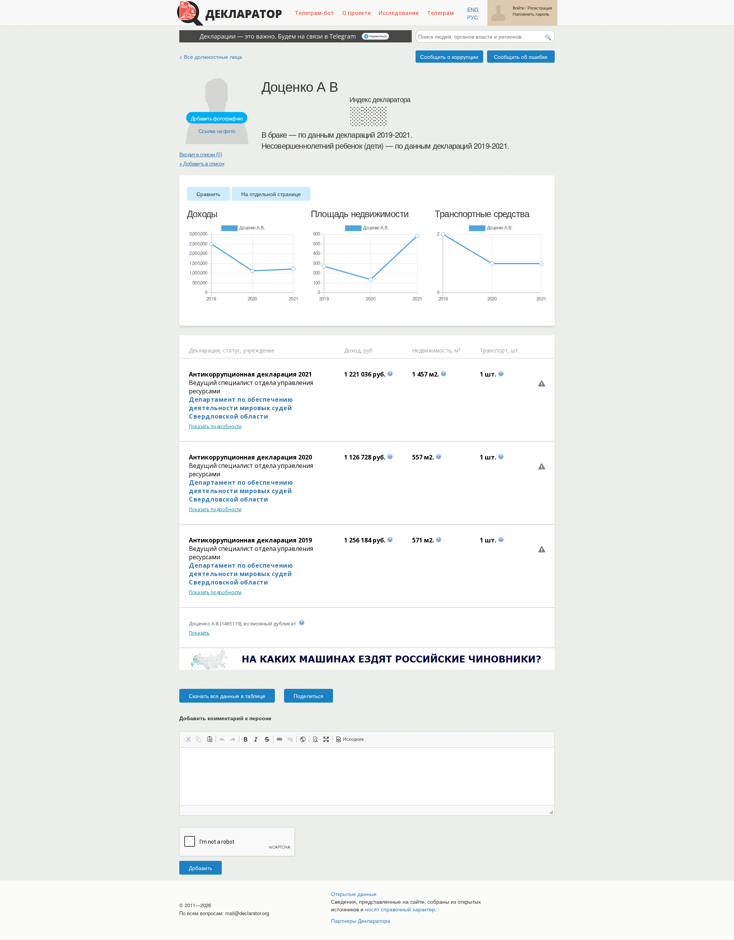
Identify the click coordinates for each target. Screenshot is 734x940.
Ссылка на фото (216, 131)
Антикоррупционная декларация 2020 (250, 457)
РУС (472, 17)
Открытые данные (354, 894)
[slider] (191, 314)
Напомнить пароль (531, 14)
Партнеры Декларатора (360, 920)
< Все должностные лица (210, 56)
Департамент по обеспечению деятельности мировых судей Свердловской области (241, 407)
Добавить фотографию (217, 118)
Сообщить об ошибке (520, 56)
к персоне (258, 718)
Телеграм (440, 12)
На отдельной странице (271, 194)
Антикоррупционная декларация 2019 (250, 540)
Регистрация (540, 8)
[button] (188, 739)
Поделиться (308, 696)
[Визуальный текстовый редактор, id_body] (367, 776)
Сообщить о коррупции (449, 56)
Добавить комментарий (225, 718)
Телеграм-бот (314, 12)
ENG (473, 9)
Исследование (398, 12)
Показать (199, 633)
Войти (518, 8)
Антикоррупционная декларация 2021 (250, 374)
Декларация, (205, 350)
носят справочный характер (400, 909)
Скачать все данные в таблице (227, 696)
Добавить (200, 868)
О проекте (356, 12)
